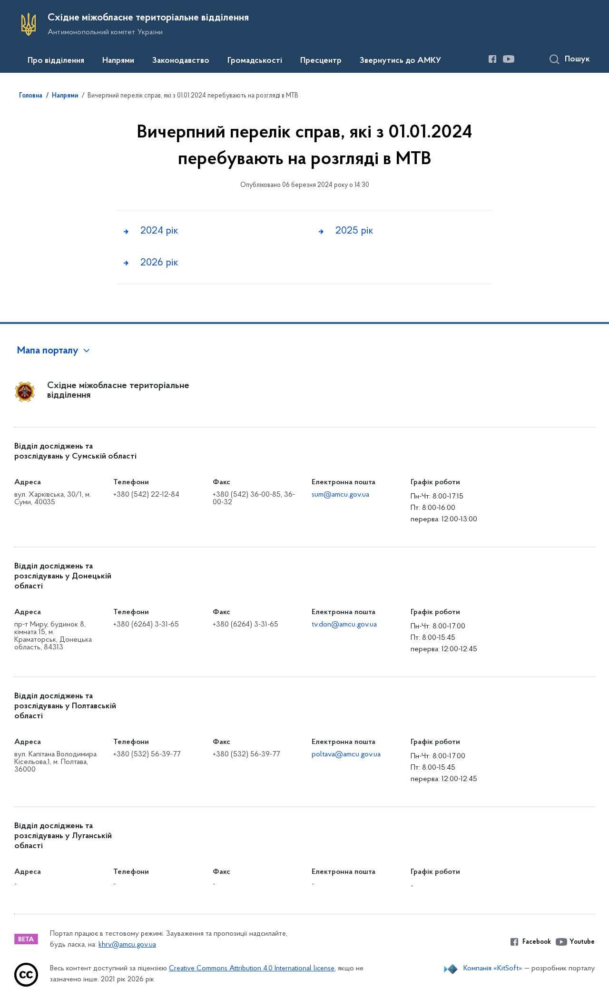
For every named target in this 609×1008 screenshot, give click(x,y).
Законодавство (180, 61)
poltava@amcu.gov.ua (346, 754)
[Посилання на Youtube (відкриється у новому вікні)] (508, 59)
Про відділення (56, 61)
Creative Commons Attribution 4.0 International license (251, 968)
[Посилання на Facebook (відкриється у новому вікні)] (492, 59)
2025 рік (354, 230)
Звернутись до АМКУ (400, 61)
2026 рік (159, 262)
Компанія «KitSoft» (492, 968)
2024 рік (159, 230)
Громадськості (254, 61)
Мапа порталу (48, 351)
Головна (30, 96)
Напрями (118, 61)
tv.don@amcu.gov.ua (344, 624)
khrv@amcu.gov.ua (127, 945)
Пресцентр (321, 61)
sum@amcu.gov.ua (340, 495)
